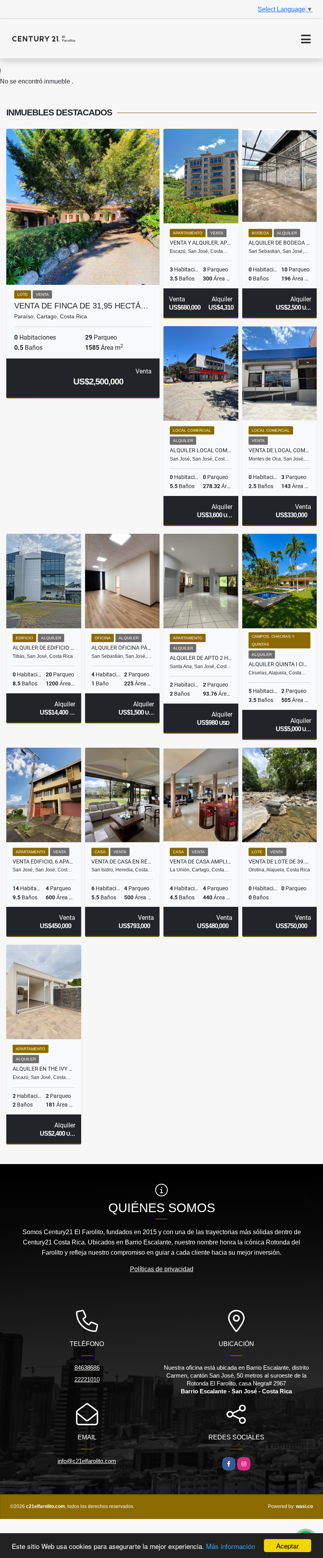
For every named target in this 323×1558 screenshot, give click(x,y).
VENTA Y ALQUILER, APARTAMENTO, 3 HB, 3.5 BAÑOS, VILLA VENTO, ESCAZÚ (201, 243)
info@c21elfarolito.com (87, 1461)
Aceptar (287, 1546)
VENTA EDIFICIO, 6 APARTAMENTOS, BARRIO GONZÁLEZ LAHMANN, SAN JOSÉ (44, 861)
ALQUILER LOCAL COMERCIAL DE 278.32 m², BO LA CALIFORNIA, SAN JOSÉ (201, 450)
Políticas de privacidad (161, 1269)
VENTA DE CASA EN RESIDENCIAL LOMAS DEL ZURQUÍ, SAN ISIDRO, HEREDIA (122, 861)
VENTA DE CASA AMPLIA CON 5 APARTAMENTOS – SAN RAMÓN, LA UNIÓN (201, 861)
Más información (230, 1546)
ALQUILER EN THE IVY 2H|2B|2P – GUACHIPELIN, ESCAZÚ (44, 1069)
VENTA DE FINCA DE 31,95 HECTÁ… (81, 305)
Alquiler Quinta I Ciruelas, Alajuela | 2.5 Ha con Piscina (280, 664)
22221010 (87, 1379)
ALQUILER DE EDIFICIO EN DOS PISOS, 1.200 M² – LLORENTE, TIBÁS (44, 647)
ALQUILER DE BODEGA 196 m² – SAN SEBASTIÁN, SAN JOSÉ (280, 243)
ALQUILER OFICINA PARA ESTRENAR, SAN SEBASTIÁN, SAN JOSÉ (122, 647)
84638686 (87, 1367)
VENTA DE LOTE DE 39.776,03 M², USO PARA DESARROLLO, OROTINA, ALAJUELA (280, 861)
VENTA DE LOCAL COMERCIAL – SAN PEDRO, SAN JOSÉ (280, 450)
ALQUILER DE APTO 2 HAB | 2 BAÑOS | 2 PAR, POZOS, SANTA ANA (201, 658)
